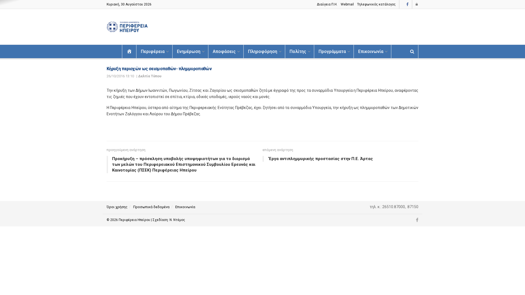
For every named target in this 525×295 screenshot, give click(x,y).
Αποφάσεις (224, 51)
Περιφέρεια (153, 51)
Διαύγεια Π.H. (327, 4)
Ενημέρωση (188, 51)
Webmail (347, 4)
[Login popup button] (417, 4)
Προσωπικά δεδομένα (151, 207)
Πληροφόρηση (262, 51)
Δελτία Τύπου (149, 76)
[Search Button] (412, 51)
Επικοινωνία (370, 51)
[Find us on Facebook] (407, 4)
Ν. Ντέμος (177, 220)
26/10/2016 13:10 (120, 76)
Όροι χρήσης (117, 207)
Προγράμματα (332, 51)
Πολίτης (298, 51)
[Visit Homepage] (127, 27)
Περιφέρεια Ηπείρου (135, 220)
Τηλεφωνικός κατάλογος (376, 4)
